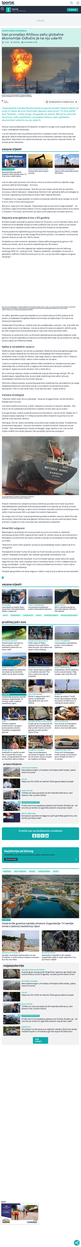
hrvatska (7, 871)
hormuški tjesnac (51, 615)
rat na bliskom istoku (69, 615)
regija (32, 871)
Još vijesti (38, 1040)
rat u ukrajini (20, 871)
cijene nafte (15, 615)
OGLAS (40, 20)
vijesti (38, 615)
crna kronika (44, 871)
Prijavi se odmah (10, 859)
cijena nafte (28, 615)
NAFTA (5, 615)
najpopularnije (13, 965)
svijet (55, 871)
